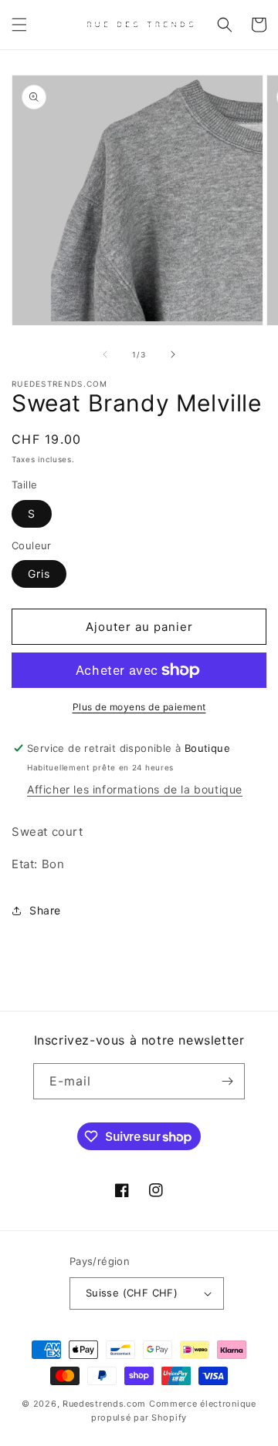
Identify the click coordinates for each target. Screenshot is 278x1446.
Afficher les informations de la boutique (134, 789)
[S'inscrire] (227, 1081)
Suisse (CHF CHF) (132, 1293)
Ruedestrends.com (104, 1403)
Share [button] (45, 910)
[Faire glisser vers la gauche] (105, 354)
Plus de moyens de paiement (139, 707)
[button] (19, 25)
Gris (39, 573)
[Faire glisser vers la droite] (173, 354)
